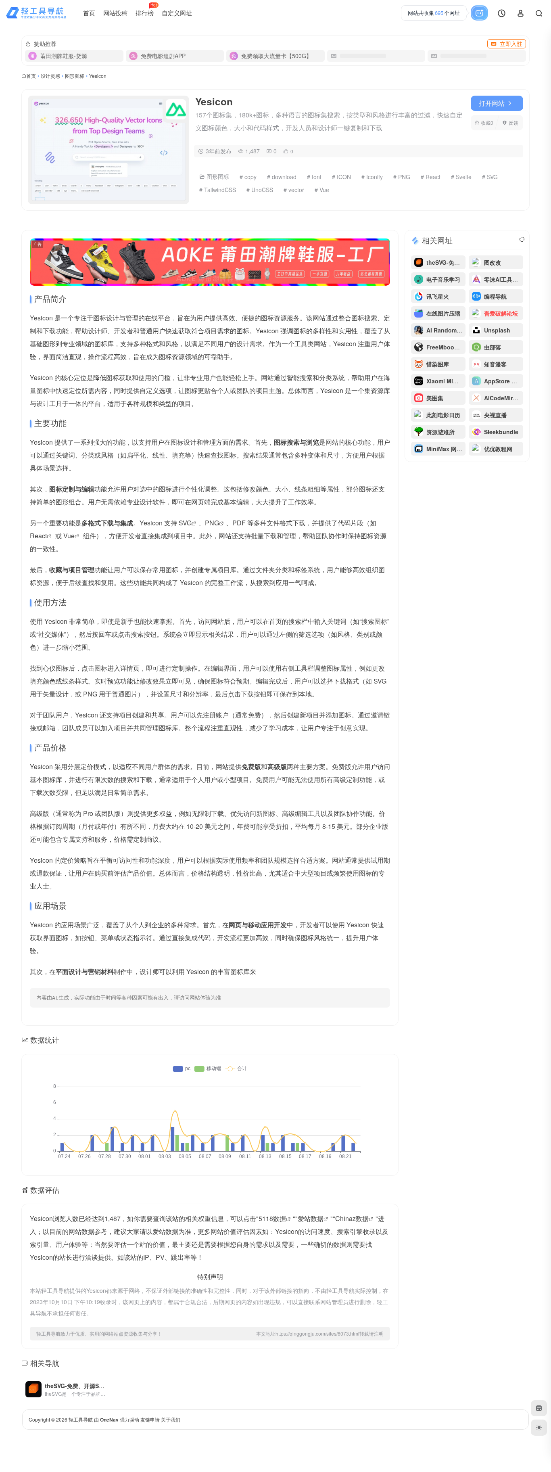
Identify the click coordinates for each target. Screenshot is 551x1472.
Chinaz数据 (352, 1218)
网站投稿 (115, 12)
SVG (185, 522)
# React (430, 177)
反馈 (513, 122)
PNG (212, 522)
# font (314, 177)
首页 (89, 12)
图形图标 (74, 75)
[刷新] (522, 239)
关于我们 (170, 1419)
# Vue (322, 190)
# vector (294, 190)
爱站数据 (311, 1218)
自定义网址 (177, 12)
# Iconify (372, 177)
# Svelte (461, 177)
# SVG (490, 177)
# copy (248, 177)
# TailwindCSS (217, 190)
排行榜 (146, 9)
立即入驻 (511, 44)
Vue (69, 535)
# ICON (341, 177)
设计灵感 (50, 75)
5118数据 (272, 1218)
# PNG (401, 177)
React (38, 535)
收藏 (487, 122)
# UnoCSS (259, 190)
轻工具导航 (81, 1419)
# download (281, 177)
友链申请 (150, 1419)
